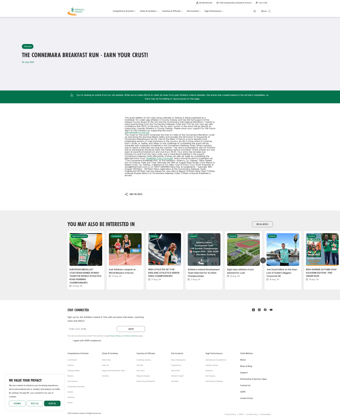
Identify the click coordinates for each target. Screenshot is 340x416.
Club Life (105, 365)
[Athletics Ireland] (76, 11)
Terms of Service (131, 336)
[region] (34, 392)
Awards (70, 392)
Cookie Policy (246, 398)
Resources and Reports (146, 381)
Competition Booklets (76, 387)
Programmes (176, 365)
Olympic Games (212, 365)
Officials (140, 365)
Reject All (34, 403)
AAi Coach (141, 371)
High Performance (214, 353)
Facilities (105, 376)
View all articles (262, 224)
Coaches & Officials (146, 353)
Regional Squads (143, 376)
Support (244, 372)
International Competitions (216, 360)
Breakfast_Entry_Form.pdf (159, 158)
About (243, 360)
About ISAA (175, 371)
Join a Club (263, 3)
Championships (73, 371)
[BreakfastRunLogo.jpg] (170, 133)
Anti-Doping (210, 376)
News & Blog (246, 366)
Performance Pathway (214, 381)
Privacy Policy (115, 336)
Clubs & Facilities (110, 353)
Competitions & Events (78, 353)
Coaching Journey (144, 360)
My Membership (205, 3)
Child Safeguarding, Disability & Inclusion (235, 3)
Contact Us (245, 385)
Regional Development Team (113, 371)
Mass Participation (178, 360)
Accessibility (266, 414)
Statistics (71, 397)
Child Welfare (246, 353)
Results (70, 376)
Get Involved (177, 353)
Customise (17, 403)
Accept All (52, 403)
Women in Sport (177, 376)
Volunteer (175, 381)
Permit (70, 403)
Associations (72, 381)
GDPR (242, 392)
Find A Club (106, 360)
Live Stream (72, 360)
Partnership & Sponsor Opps (253, 379)
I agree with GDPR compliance (87, 340)
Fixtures (70, 365)
